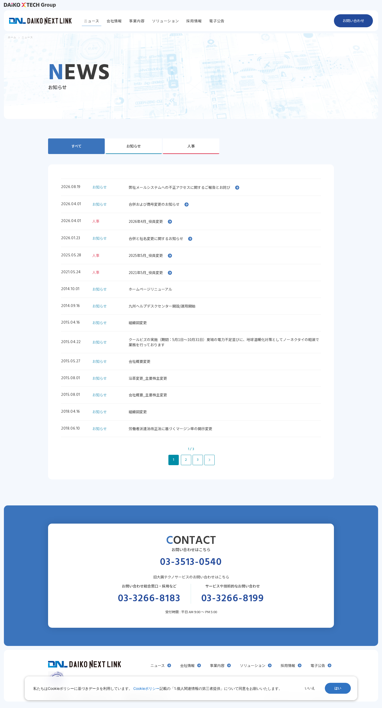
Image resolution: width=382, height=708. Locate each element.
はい (337, 688)
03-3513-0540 (191, 562)
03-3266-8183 (149, 599)
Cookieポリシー (146, 688)
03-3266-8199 (232, 599)
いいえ (310, 688)
